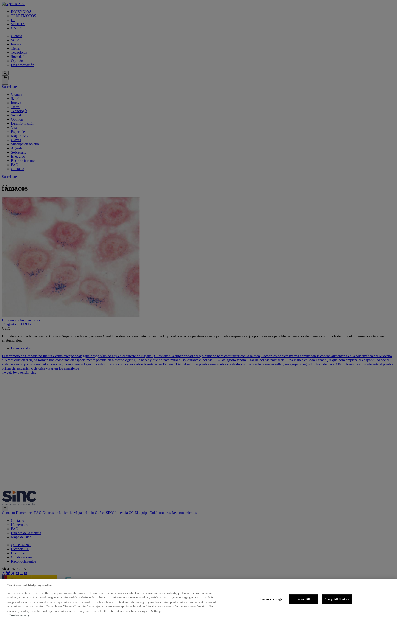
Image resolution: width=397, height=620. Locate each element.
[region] (198, 599)
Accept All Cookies (336, 599)
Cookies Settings (271, 599)
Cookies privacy (19, 615)
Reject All (303, 599)
